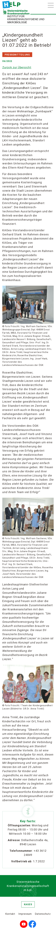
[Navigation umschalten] (51, 5)
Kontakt (10, 913)
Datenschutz (43, 913)
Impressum (25, 913)
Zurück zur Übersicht (16, 67)
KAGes (28, 904)
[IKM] (11, 4)
